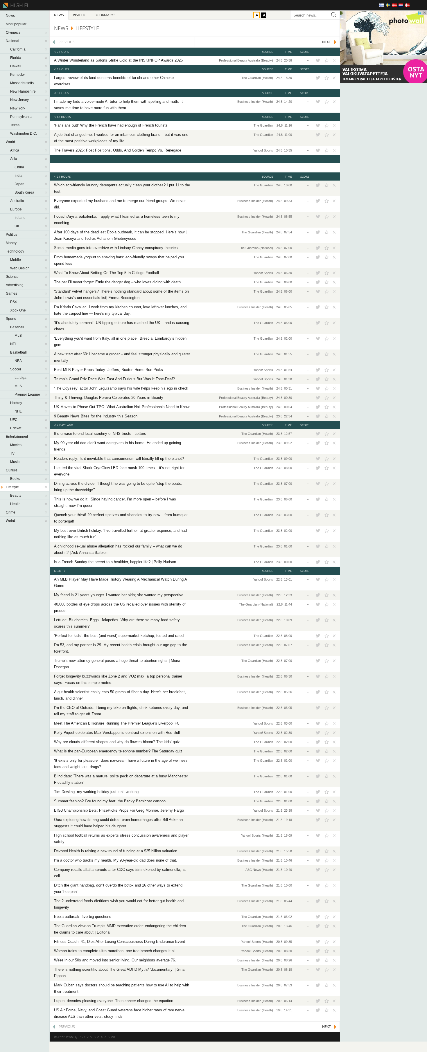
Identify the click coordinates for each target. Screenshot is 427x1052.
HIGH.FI (18, 5)
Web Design (20, 268)
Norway (407, 5)
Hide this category (46, 32)
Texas (14, 125)
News (10, 16)
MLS (18, 386)
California (18, 49)
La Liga (20, 378)
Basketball (18, 352)
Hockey (16, 403)
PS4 (13, 302)
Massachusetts (22, 83)
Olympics (13, 32)
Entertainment (17, 437)
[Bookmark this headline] (326, 60)
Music (14, 462)
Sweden (388, 5)
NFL (13, 344)
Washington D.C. (23, 134)
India (18, 176)
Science (12, 277)
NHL (18, 411)
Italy (413, 5)
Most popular (16, 24)
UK (17, 226)
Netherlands (401, 5)
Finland (381, 5)
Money (11, 243)
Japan (19, 184)
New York (17, 108)
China (19, 167)
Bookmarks (105, 14)
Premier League (27, 394)
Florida (15, 58)
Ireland (20, 218)
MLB (18, 336)
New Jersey (19, 100)
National (12, 41)
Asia (13, 159)
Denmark (394, 5)
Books (15, 479)
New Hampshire (23, 91)
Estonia (420, 5)
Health (15, 504)
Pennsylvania (21, 117)
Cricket (15, 428)
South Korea (24, 192)
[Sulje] (333, 60)
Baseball (17, 327)
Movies (15, 445)
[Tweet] (317, 60)
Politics (11, 235)
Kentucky (17, 75)
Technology (15, 251)
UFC (13, 420)
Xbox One (18, 310)
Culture (11, 470)
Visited (79, 14)
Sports (11, 319)
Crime (10, 512)
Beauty (15, 495)
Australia (17, 201)
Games (11, 293)
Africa (14, 150)
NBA (18, 361)
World (10, 142)
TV (12, 453)
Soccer (15, 369)
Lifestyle (12, 487)
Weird (10, 521)
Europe (16, 209)
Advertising (15, 285)
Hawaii (15, 66)
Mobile (15, 260)
